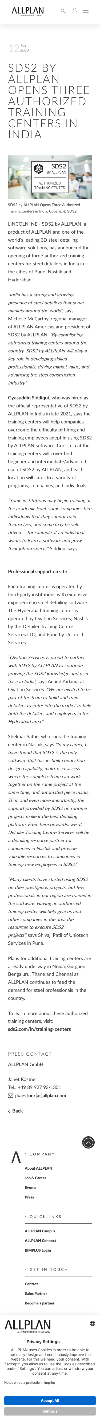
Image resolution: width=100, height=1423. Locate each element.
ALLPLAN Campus (40, 1231)
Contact (31, 1284)
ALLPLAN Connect (40, 1241)
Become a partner (39, 1303)
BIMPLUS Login (38, 1250)
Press (29, 1197)
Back (17, 1111)
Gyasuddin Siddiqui (28, 398)
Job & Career (35, 1178)
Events (30, 1188)
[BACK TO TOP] (88, 1142)
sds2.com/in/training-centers (39, 1029)
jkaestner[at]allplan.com (40, 1096)
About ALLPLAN (38, 1168)
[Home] (27, 15)
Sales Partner (36, 1294)
